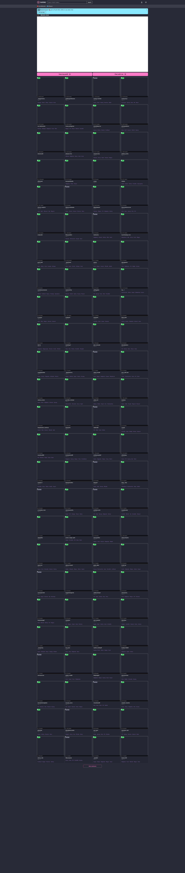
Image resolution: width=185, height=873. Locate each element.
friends (78, 734)
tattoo (42, 266)
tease (73, 128)
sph (54, 430)
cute (55, 102)
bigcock (52, 211)
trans (136, 624)
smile (123, 569)
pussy (95, 102)
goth (39, 266)
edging (51, 651)
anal (81, 238)
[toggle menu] (138, 2)
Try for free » (42, 12)
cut (74, 734)
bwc (98, 486)
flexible (106, 266)
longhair (82, 348)
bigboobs (49, 128)
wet (126, 404)
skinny (102, 102)
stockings (53, 596)
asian (127, 183)
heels (47, 102)
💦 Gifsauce (49, 6)
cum (135, 237)
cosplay (49, 266)
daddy (131, 431)
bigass (67, 128)
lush (132, 102)
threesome (73, 238)
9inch (95, 486)
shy (132, 211)
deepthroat (124, 237)
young (128, 102)
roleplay (52, 293)
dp (49, 211)
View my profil (63, 74)
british (133, 130)
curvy (100, 157)
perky (75, 293)
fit (134, 102)
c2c (106, 404)
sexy (108, 459)
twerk (44, 102)
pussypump (140, 183)
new (123, 130)
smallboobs (84, 459)
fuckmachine (124, 292)
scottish (123, 514)
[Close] (146, 10)
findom (59, 348)
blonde (77, 128)
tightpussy (127, 266)
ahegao (54, 266)
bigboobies (78, 679)
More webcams (92, 766)
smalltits (82, 128)
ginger (44, 761)
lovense (106, 102)
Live (38, 15)
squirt (123, 183)
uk (130, 514)
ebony (95, 404)
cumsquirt (124, 102)
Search (89, 2)
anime (74, 266)
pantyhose (57, 293)
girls (42, 211)
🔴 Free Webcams (41, 6)
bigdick (123, 624)
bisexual (46, 211)
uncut (123, 459)
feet (56, 128)
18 (70, 128)
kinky (95, 734)
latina (130, 292)
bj (49, 596)
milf (126, 130)
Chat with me (119, 74)
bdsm (139, 486)
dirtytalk (52, 376)
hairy (44, 486)
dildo (110, 102)
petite (111, 266)
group (137, 130)
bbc (128, 237)
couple (77, 238)
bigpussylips (45, 348)
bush (137, 102)
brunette (74, 404)
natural (51, 102)
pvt (132, 459)
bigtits (134, 266)
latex (135, 486)
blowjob (44, 128)
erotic (55, 348)
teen (99, 102)
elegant (39, 102)
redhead (107, 130)
